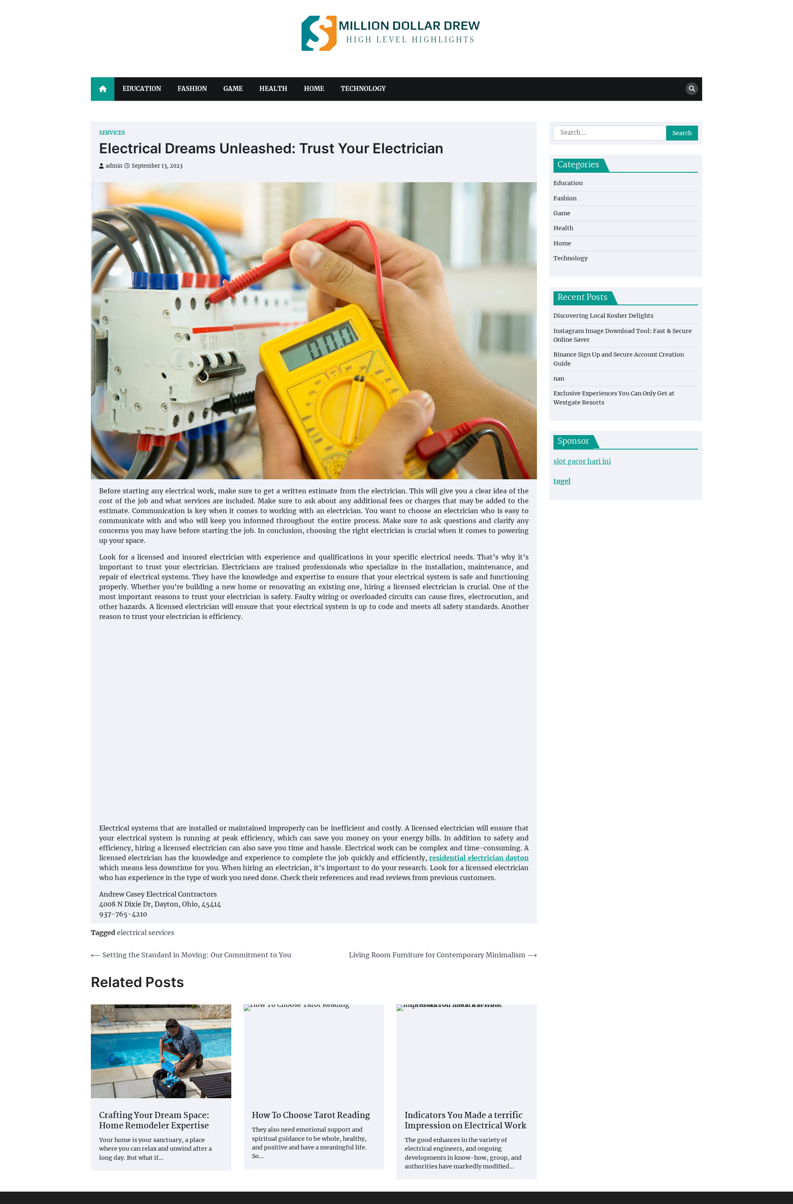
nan (558, 378)
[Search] (692, 89)
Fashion (192, 89)
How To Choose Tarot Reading (311, 1116)
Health (273, 89)
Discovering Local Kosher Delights (603, 315)
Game (233, 89)
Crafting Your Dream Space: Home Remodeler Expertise (154, 1121)
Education (142, 89)
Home (314, 89)
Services (112, 133)
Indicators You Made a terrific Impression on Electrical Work (465, 1121)
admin (114, 166)
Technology (363, 89)
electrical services (145, 932)
